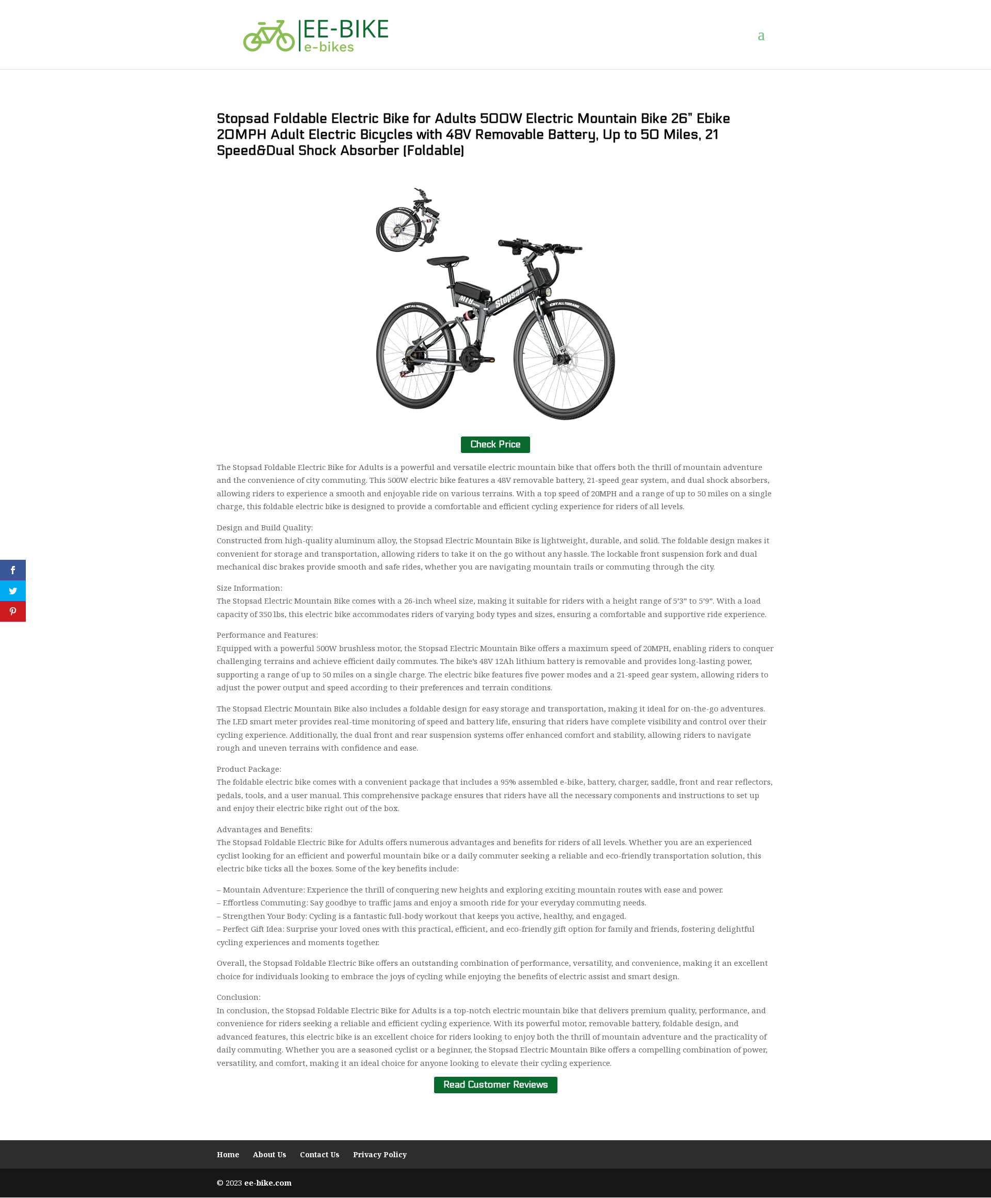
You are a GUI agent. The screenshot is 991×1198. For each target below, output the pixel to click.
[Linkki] (315, 34)
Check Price (495, 444)
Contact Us (320, 1154)
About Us (269, 1154)
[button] (766, 34)
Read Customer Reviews (495, 1084)
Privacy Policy (380, 1154)
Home (228, 1154)
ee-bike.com (268, 1182)
